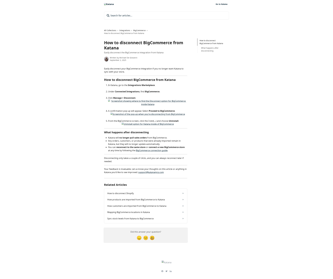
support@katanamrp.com (151, 172)
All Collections (110, 30)
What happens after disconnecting (210, 49)
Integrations (124, 30)
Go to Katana (221, 4)
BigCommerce (139, 30)
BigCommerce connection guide (152, 150)
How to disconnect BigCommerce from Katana (211, 42)
